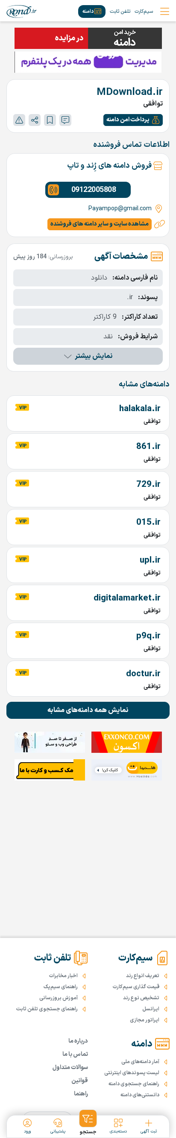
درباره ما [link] (78, 1041)
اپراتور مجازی (144, 1020)
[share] (35, 120)
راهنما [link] (81, 1093)
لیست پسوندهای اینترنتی (131, 1073)
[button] (133, 120)
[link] (21, 11)
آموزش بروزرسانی (58, 998)
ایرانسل (150, 1009)
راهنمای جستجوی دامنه (134, 1084)
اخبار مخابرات (63, 976)
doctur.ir (143, 674)
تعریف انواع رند (142, 976)
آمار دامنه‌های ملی (140, 1062)
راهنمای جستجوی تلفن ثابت (47, 1009)
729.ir (148, 484)
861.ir (148, 446)
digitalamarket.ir (127, 598)
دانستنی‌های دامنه (139, 1095)
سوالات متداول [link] (70, 1067)
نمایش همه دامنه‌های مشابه (88, 710)
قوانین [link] (79, 1080)
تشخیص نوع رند (141, 998)
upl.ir (150, 560)
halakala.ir (140, 409)
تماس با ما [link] (75, 1054)
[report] (19, 120)
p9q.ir (148, 636)
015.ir (148, 522)
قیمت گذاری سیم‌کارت (136, 987)
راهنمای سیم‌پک (61, 987)
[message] (65, 120)
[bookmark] (50, 120)
